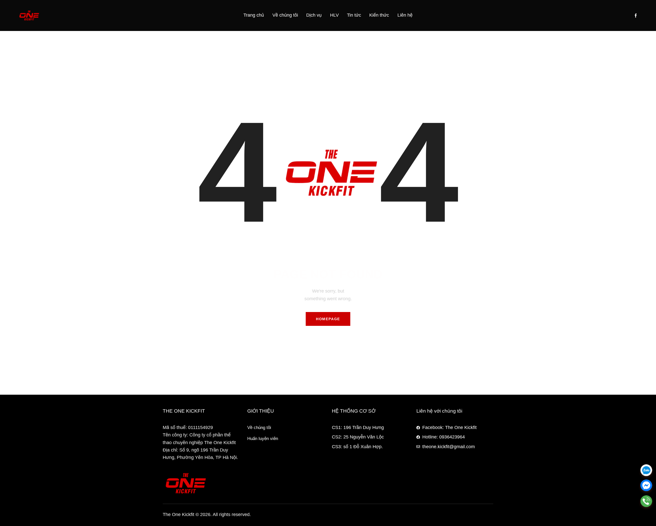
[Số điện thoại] (646, 501)
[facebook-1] (635, 15)
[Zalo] (646, 470)
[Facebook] (646, 485)
